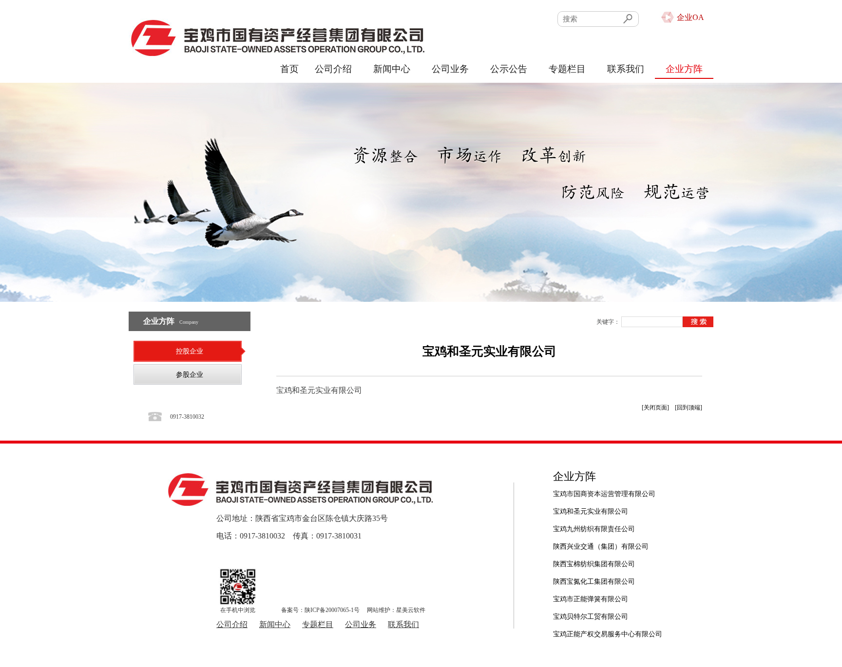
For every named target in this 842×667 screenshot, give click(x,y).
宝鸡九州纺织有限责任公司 (594, 524)
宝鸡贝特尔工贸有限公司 (590, 611)
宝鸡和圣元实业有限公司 (590, 506)
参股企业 (189, 374)
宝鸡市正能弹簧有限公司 (590, 594)
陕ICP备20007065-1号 (332, 610)
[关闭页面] (655, 407)
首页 (289, 69)
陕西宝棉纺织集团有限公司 (594, 559)
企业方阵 (684, 69)
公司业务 (450, 69)
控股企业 (189, 351)
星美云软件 (410, 610)
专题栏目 (567, 69)
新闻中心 (391, 69)
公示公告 (508, 69)
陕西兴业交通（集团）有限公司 (601, 541)
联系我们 (625, 69)
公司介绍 (333, 69)
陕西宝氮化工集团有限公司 (594, 576)
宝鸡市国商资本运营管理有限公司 (604, 489)
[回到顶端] (688, 407)
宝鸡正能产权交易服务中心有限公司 (607, 629)
